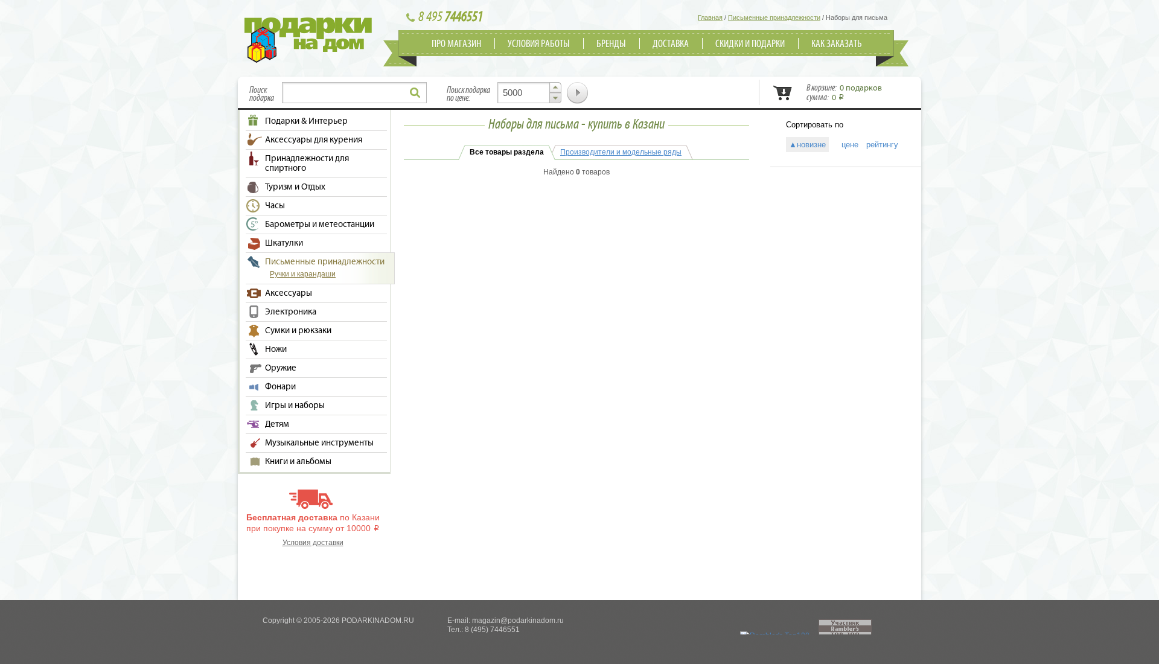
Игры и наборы (295, 405)
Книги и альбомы (298, 462)
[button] (555, 87)
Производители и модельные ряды (621, 152)
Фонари (280, 387)
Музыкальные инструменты (319, 443)
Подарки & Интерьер (306, 121)
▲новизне (807, 144)
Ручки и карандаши (303, 274)
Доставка (671, 44)
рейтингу (882, 144)
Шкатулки (284, 243)
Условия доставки (313, 542)
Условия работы (539, 44)
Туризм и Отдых (295, 187)
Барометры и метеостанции (319, 224)
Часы (275, 206)
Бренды (611, 44)
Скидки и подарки (750, 44)
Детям (277, 424)
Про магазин (456, 44)
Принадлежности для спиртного (307, 163)
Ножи (276, 349)
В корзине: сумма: (844, 93)
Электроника (290, 312)
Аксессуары (288, 293)
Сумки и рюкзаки (298, 331)
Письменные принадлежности (325, 262)
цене (846, 144)
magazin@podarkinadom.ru (518, 620)
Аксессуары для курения (313, 140)
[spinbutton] (529, 92)
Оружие (280, 368)
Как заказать (836, 44)
